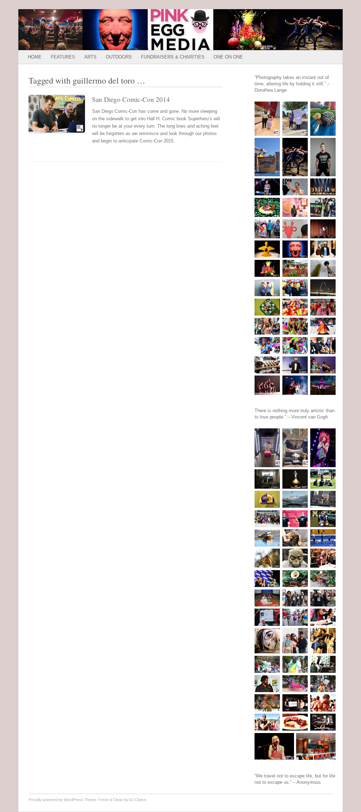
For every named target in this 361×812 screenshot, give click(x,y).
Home (35, 57)
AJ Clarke (137, 800)
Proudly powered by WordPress (56, 800)
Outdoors (119, 57)
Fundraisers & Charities (172, 57)
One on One (228, 57)
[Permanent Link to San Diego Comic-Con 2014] (60, 134)
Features (63, 57)
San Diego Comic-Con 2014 (131, 99)
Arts (90, 57)
